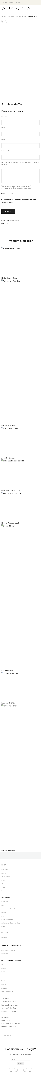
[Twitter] (16, 1070)
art (2, 964)
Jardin (3, 884)
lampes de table (21, 16)
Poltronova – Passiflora (9, 425)
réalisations (4, 954)
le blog (3, 972)
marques (4, 937)
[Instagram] (30, 1070)
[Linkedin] (20, 1070)
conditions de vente (7, 991)
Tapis (3, 887)
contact (3, 984)
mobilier (3, 905)
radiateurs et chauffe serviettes (11, 923)
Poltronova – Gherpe (8, 850)
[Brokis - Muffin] (2, 228)
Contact (4, 2)
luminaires (11, 16)
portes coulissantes (7, 919)
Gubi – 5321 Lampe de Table (11, 490)
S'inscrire (20, 1063)
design (3, 968)
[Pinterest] (25, 1070)
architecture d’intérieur (8, 950)
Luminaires (4, 869)
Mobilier (3, 873)
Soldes (3, 891)
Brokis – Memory (7, 670)
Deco (3, 880)
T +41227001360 (14, 2)
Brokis (7, 224)
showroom (4, 988)
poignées (4, 916)
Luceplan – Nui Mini (8, 703)
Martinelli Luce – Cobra (9, 278)
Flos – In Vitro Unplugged (10, 523)
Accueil (3, 16)
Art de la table (5, 876)
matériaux (4, 912)
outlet (3, 926)
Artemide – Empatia (8, 458)
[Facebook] (11, 1070)
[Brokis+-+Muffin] (11, 228)
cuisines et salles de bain (9, 909)
